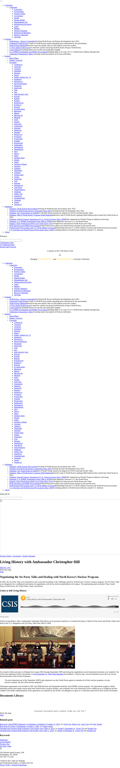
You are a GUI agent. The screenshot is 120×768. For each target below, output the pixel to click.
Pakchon (17, 128)
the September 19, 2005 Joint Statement (49, 674)
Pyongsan (17, 137)
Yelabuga (17, 192)
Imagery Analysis (15, 60)
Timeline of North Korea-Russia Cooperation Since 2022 (30, 211)
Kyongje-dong (19, 109)
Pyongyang (18, 139)
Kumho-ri (17, 105)
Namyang (17, 124)
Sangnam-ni (18, 147)
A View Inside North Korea (19, 48)
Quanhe (17, 141)
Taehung (17, 168)
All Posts (17, 37)
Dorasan (17, 73)
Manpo (16, 113)
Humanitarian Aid (20, 22)
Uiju (15, 181)
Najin (16, 120)
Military (17, 29)
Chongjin (17, 67)
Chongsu (17, 69)
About (7, 232)
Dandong (17, 71)
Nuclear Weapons (20, 31)
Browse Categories (21, 35)
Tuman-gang (18, 175)
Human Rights (19, 20)
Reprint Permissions (19, 765)
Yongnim (17, 200)
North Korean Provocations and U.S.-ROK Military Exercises (32, 228)
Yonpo (16, 202)
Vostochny (18, 179)
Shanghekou (18, 149)
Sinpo (16, 156)
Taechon (17, 166)
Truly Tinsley (97, 724)
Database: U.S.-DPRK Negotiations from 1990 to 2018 (29, 221)
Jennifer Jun (92, 728)
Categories (9, 5)
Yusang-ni (18, 204)
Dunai (16, 75)
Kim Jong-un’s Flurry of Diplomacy (13, 726)
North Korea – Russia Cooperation (22, 41)
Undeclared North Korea (18, 43)
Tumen (16, 177)
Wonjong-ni (18, 185)
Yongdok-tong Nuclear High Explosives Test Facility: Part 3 (22, 728)
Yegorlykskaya (19, 190)
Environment (19, 12)
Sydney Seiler (47, 726)
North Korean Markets (17, 46)
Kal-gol (17, 96)
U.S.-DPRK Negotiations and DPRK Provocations (28, 52)
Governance (18, 16)
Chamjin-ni (18, 65)
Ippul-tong (18, 88)
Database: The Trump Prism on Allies (23, 213)
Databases (8, 207)
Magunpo (17, 111)
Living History (14, 50)
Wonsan (17, 183)
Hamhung (17, 79)
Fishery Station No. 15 (22, 77)
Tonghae (17, 173)
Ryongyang (18, 143)
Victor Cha (67, 724)
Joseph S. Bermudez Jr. (66, 728)
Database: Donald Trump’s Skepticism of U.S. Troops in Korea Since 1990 (37, 219)
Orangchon (18, 126)
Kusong (17, 107)
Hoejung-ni (18, 82)
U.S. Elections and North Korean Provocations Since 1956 (31, 230)
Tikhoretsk (18, 171)
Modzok (17, 118)
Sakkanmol (18, 145)
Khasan (17, 101)
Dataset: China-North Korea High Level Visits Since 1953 (30, 224)
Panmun (17, 132)
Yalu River (18, 188)
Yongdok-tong (19, 198)
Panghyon (18, 130)
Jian (15, 92)
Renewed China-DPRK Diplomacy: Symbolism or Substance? (23, 724)
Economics (18, 9)
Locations (13, 62)
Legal (16, 26)
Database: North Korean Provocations (23, 209)
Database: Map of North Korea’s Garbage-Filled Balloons (30, 215)
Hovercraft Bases (20, 84)
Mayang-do (18, 115)
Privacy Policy (5, 765)
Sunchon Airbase (20, 164)
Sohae (16, 162)
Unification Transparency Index (21, 54)
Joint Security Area (21, 94)
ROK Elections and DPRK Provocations (24, 226)
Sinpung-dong (19, 158)
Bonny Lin (76, 724)
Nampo (17, 122)
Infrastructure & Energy (23, 24)
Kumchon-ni (18, 103)
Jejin (15, 90)
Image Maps (14, 58)
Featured (8, 39)
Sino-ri (16, 154)
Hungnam (17, 86)
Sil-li (16, 151)
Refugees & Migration (22, 33)
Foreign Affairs (19, 14)
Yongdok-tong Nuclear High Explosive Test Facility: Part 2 (22, 731)
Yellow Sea (18, 194)
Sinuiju (16, 160)
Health (16, 18)
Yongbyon (18, 196)
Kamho (17, 99)
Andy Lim (85, 724)
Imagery (8, 56)
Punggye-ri (18, 135)
